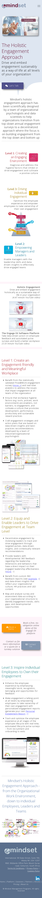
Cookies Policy (33, 871)
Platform (10, 882)
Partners (29, 882)
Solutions (20, 882)
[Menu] (39, 6)
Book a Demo (12, 628)
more (16, 385)
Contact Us (32, 645)
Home (2, 882)
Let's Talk (14, 85)
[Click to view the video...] (21, 324)
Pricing (16, 884)
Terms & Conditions (16, 868)
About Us (24, 884)
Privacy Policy (32, 868)
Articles (37, 882)
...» (20, 385)
